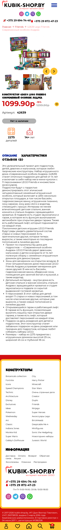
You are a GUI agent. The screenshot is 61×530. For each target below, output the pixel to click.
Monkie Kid (11, 432)
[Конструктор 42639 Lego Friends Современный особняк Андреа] (30, 70)
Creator (35, 396)
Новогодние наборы (42, 436)
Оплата (22, 456)
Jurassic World (39, 440)
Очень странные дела (43, 392)
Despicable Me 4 (40, 424)
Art (7, 420)
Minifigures (37, 428)
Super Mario (12, 436)
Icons (8, 384)
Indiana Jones (12, 428)
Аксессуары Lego (41, 416)
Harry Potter (38, 380)
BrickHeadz (37, 420)
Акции (17, 458)
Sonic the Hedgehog (42, 432)
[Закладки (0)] (20, 526)
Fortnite (10, 380)
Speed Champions (15, 388)
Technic (9, 392)
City (34, 376)
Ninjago (36, 408)
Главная (6, 26)
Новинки (26, 462)
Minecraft (36, 384)
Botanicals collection (16, 376)
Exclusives (11, 404)
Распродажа (40, 462)
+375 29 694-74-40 (19, 20)
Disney (9, 400)
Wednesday (11, 416)
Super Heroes (38, 412)
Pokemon (10, 412)
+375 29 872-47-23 (46, 21)
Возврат (32, 456)
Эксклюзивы (12, 462)
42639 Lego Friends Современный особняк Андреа (26, 28)
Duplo (35, 400)
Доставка (10, 456)
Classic (9, 424)
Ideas (8, 408)
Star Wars (37, 388)
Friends (19, 26)
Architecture (12, 396)
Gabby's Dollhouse (15, 440)
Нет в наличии (19, 121)
